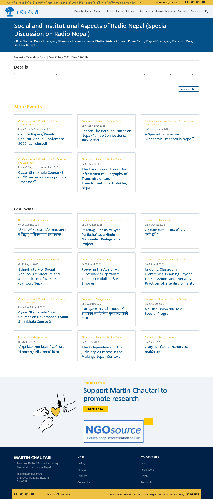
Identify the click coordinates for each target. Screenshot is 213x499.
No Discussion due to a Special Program (163, 311)
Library (145, 476)
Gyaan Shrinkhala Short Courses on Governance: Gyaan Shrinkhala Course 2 (43, 317)
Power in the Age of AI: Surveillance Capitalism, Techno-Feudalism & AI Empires (101, 276)
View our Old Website (58, 494)
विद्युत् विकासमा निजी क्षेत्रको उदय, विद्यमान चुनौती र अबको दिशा (41, 349)
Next (194, 89)
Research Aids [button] (164, 11)
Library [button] (130, 11)
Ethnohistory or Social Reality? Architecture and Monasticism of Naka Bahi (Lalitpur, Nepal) (40, 276)
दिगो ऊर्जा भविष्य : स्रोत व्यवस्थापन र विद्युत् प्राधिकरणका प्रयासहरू (42, 232)
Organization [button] (81, 11)
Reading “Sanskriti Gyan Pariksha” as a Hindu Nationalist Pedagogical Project (101, 237)
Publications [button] (114, 11)
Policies (81, 469)
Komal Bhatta (95, 41)
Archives (183, 11)
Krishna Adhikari (115, 41)
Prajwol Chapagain (158, 41)
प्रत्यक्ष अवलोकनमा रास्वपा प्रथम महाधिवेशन (166, 349)
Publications (147, 469)
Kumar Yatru (136, 41)
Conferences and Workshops (34, 121)
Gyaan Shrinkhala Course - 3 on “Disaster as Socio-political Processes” (43, 177)
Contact (195, 11)
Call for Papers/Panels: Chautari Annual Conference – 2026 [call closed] (42, 139)
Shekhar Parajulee (26, 45)
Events (145, 463)
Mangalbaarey (40, 220)
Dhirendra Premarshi (71, 41)
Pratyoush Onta (182, 41)
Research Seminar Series (109, 121)
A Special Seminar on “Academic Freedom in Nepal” (169, 136)
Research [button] (145, 11)
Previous (184, 89)
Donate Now (95, 408)
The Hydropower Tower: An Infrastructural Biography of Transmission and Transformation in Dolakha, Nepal (105, 178)
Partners (82, 476)
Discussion (88, 121)
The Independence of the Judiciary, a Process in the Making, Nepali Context (102, 352)
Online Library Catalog (166, 2)
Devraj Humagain (45, 41)
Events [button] (98, 11)
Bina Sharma (24, 41)
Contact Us (83, 482)
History (81, 463)
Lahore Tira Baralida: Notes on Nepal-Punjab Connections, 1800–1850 (106, 135)
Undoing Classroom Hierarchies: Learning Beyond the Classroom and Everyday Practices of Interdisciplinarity (169, 276)
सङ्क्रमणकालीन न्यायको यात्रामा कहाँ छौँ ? (167, 232)
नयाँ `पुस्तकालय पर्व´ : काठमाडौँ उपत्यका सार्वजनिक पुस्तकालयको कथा (105, 313)
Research (146, 482)
